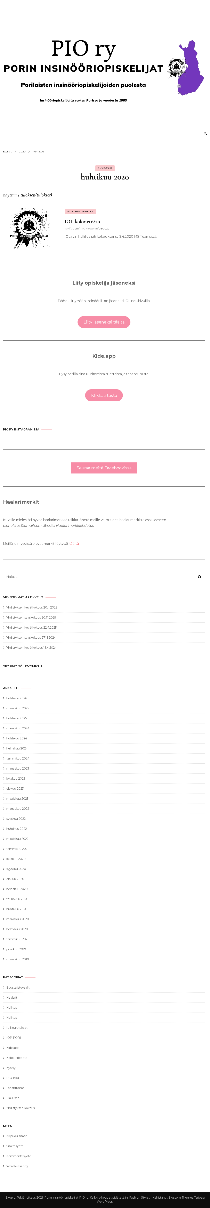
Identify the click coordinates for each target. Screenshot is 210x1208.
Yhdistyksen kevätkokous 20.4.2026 (31, 607)
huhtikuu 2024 (16, 738)
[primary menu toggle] (5, 136)
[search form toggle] (205, 133)
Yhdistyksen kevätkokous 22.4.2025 (31, 627)
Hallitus (11, 1007)
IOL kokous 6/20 (82, 221)
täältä (74, 544)
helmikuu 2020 (17, 929)
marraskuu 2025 (17, 708)
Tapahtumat (15, 1088)
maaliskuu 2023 (17, 798)
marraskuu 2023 (17, 768)
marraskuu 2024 (17, 728)
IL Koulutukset (16, 1028)
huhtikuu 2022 (16, 829)
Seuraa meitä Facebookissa (104, 467)
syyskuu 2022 (16, 819)
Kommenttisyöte (18, 1156)
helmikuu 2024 (17, 748)
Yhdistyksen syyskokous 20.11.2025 (31, 617)
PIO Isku (12, 1078)
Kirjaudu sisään (16, 1136)
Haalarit (11, 997)
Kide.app (12, 1048)
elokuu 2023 (15, 788)
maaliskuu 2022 (17, 839)
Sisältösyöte (15, 1146)
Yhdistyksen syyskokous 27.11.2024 (31, 637)
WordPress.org (17, 1166)
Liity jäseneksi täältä (104, 322)
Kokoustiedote (80, 211)
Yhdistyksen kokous (20, 1108)
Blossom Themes (180, 1197)
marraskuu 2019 (17, 959)
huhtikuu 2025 (16, 718)
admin (77, 228)
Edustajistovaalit (18, 987)
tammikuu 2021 (17, 849)
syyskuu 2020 (16, 869)
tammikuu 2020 (18, 939)
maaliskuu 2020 (17, 919)
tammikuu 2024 (17, 758)
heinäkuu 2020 (17, 889)
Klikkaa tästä (104, 395)
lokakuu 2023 (15, 778)
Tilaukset (12, 1098)
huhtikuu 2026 (16, 698)
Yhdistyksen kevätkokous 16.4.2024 (31, 647)
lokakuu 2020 (16, 859)
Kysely (11, 1068)
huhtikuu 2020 (16, 909)
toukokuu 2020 (17, 899)
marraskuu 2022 (17, 809)
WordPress (105, 1201)
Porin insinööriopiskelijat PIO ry (66, 1197)
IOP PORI (13, 1038)
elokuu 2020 (15, 879)
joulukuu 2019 (16, 949)
